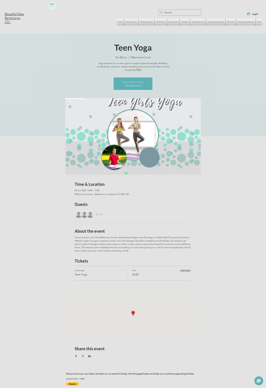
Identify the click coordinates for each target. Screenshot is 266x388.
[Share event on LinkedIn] (89, 356)
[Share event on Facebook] (76, 356)
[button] (72, 384)
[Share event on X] (82, 356)
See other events (133, 85)
